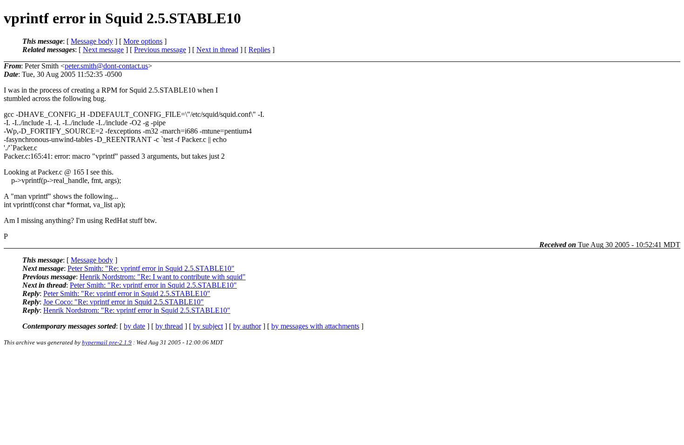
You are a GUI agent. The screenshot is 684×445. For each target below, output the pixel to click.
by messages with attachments (315, 326)
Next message (103, 50)
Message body (92, 41)
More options (142, 41)
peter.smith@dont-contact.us (106, 66)
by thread (169, 326)
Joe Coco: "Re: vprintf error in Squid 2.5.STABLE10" (123, 302)
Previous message (160, 50)
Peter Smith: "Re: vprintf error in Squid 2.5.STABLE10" (151, 268)
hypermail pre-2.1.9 (107, 342)
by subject (208, 326)
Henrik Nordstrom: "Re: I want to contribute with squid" (163, 277)
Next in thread (217, 50)
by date (134, 326)
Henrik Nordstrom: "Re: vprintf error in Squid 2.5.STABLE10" (136, 310)
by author (247, 326)
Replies (259, 50)
